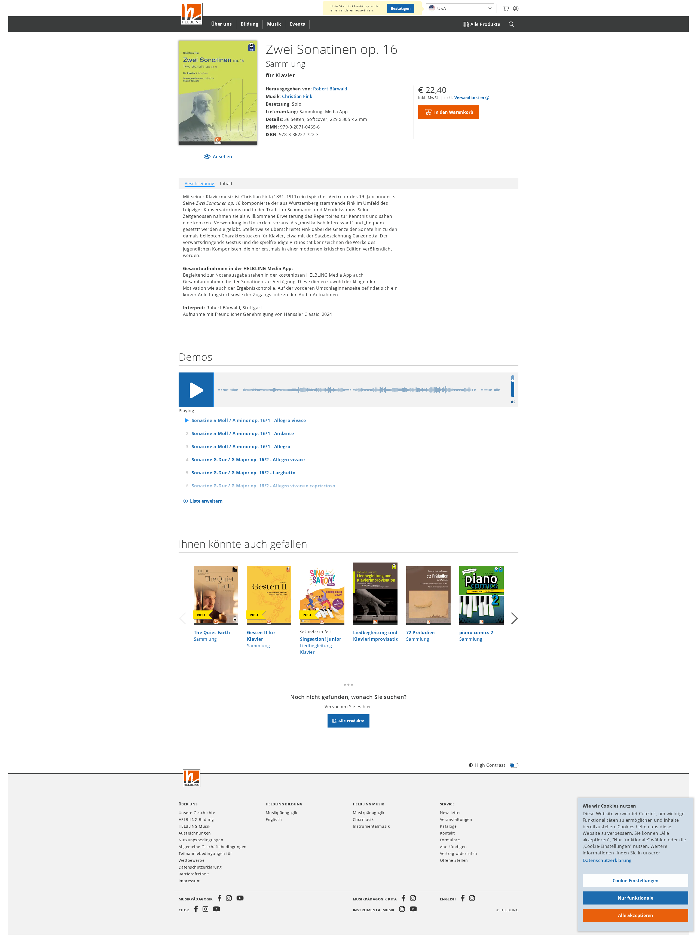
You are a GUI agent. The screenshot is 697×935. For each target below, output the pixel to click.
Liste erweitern (206, 501)
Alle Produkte (485, 24)
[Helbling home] (191, 778)
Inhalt (226, 183)
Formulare (450, 839)
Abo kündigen (453, 846)
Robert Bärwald (330, 89)
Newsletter (450, 812)
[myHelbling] (515, 9)
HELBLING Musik (194, 826)
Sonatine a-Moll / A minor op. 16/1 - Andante (243, 433)
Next (514, 612)
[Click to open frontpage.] (192, 14)
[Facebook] (219, 898)
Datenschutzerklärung (607, 860)
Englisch (274, 819)
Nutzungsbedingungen (201, 839)
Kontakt (447, 833)
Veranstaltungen (456, 819)
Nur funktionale (635, 898)
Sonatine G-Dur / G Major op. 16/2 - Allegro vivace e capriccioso (263, 486)
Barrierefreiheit (194, 873)
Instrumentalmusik (371, 826)
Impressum (189, 880)
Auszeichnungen (195, 833)
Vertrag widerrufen (458, 853)
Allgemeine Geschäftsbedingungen (213, 846)
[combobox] (460, 8)
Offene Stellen (454, 860)
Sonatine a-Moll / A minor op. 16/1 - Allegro (241, 447)
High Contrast (490, 765)
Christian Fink (297, 96)
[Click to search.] (511, 24)
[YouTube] (240, 898)
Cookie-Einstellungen (636, 881)
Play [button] (196, 389)
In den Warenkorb (453, 112)
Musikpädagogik (281, 812)
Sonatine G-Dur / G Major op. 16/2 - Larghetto (244, 473)
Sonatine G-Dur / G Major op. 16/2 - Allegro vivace (248, 460)
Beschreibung (200, 183)
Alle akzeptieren (635, 915)
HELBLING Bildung (196, 819)
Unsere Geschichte (197, 812)
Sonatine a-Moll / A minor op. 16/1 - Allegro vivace (249, 420)
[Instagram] (229, 898)
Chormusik (363, 819)
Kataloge (448, 826)
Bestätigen (401, 8)
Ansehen (222, 157)
